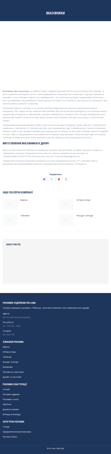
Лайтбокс (7, 404)
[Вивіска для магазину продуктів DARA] (32, 254)
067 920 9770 (9, 334)
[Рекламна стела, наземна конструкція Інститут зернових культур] (63, 275)
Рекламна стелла (11, 399)
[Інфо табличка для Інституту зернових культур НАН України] (53, 254)
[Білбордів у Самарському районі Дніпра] (11, 254)
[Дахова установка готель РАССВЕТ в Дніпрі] (84, 264)
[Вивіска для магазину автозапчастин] (74, 254)
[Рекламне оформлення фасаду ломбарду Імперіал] (63, 254)
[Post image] (10, 204)
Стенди (6, 426)
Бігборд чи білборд (11, 414)
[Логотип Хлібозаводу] (22, 254)
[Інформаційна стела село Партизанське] (42, 275)
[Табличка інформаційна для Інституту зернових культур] (32, 275)
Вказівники (8, 367)
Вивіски (23, 200)
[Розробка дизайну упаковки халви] (63, 264)
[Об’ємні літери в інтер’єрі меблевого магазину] (42, 264)
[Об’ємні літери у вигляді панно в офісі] (11, 264)
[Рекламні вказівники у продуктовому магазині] (42, 254)
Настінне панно (10, 436)
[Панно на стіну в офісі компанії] (53, 264)
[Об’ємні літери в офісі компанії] (22, 275)
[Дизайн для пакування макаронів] (53, 275)
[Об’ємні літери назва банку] (95, 254)
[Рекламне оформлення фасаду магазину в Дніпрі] (84, 254)
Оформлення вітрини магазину (17, 431)
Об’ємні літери (83, 200)
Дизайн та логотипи (12, 377)
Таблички (25, 215)
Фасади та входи (84, 215)
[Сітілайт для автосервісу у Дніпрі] (74, 264)
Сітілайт (6, 389)
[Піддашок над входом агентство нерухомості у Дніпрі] (32, 264)
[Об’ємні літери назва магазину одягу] (95, 264)
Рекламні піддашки (11, 394)
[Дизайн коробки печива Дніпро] (22, 264)
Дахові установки (11, 409)
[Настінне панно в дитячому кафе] (11, 275)
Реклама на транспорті (13, 372)
